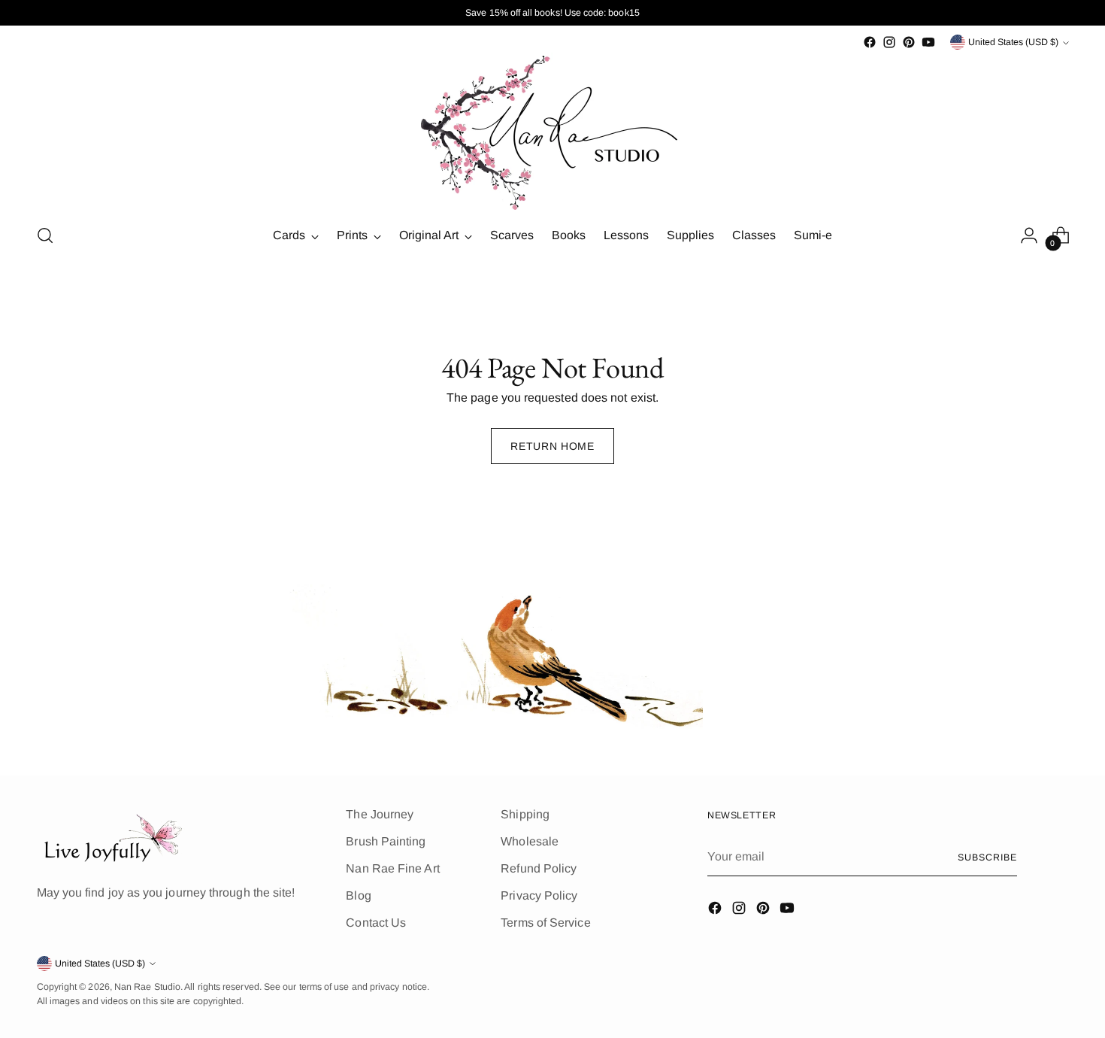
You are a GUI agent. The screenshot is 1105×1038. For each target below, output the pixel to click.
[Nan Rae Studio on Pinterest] (909, 42)
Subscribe (987, 857)
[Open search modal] (45, 235)
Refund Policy (539, 868)
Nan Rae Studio (147, 987)
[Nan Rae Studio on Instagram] (889, 42)
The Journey (379, 814)
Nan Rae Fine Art (392, 868)
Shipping (525, 814)
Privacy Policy (539, 895)
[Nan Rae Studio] (552, 131)
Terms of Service (545, 922)
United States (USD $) (1013, 42)
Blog (358, 895)
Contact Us (376, 922)
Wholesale (530, 841)
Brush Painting (385, 841)
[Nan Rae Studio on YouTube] (928, 42)
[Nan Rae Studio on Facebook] (869, 42)
